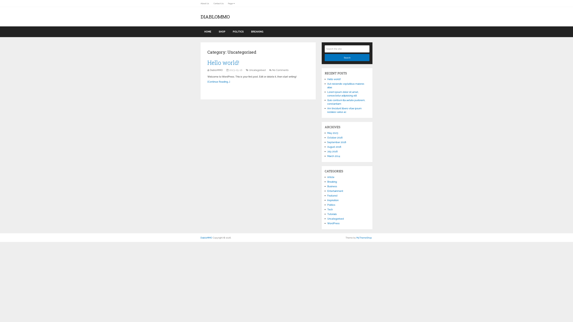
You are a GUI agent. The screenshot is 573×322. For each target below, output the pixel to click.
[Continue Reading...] (218, 81)
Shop (222, 31)
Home (207, 31)
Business (332, 186)
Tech (330, 209)
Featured (332, 195)
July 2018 (332, 151)
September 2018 (336, 142)
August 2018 (334, 146)
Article (330, 177)
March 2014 (333, 156)
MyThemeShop (364, 238)
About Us (205, 3)
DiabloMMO (215, 16)
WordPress (333, 223)
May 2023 (332, 133)
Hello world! (223, 62)
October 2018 (335, 137)
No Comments (280, 70)
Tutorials (332, 214)
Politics (238, 31)
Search (347, 57)
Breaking (257, 31)
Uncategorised (257, 70)
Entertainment (335, 191)
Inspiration (333, 200)
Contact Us (218, 3)
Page (230, 3)
